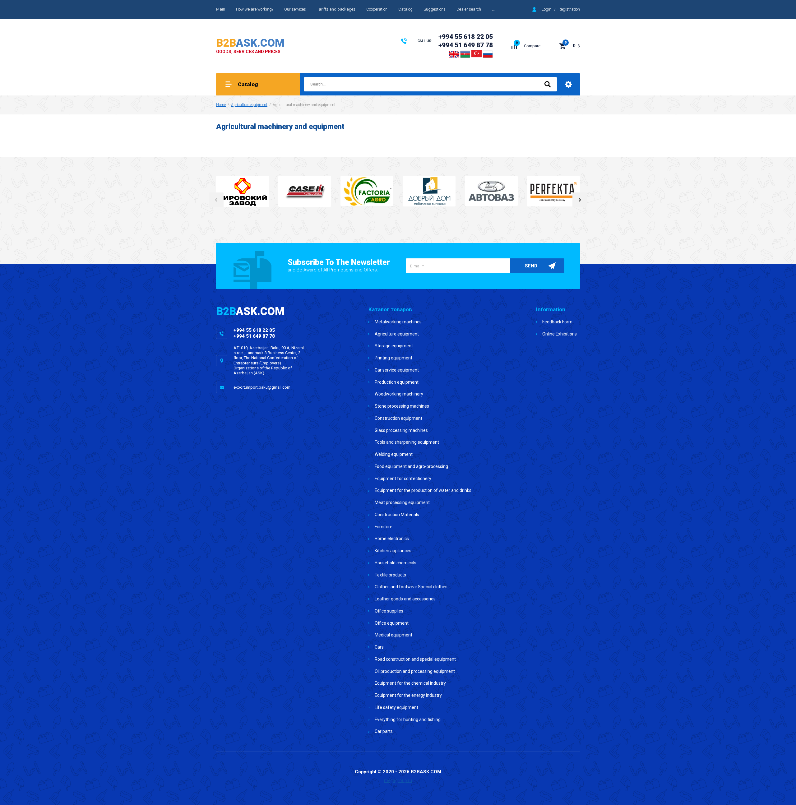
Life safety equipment (396, 707)
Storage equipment (394, 345)
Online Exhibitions (559, 333)
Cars (379, 647)
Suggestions (434, 9)
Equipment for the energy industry (408, 695)
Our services (295, 9)
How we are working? (254, 9)
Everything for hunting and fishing (408, 719)
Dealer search (468, 9)
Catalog (405, 9)
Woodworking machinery (399, 393)
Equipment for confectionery (403, 478)
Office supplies (389, 610)
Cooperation (376, 9)
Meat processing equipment (402, 502)
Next (579, 199)
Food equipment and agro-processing (411, 466)
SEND (531, 266)
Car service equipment (397, 370)
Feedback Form (557, 321)
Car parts (384, 731)
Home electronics (392, 538)
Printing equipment (393, 357)
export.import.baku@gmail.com (262, 387)
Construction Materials (397, 514)
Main (220, 9)
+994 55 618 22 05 (465, 36)
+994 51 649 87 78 (465, 45)
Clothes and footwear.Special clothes (411, 586)
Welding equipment (394, 454)
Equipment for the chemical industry (410, 683)
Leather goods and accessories (405, 598)
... (493, 9)
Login (546, 9)
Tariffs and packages (336, 9)
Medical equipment (393, 634)
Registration (569, 9)
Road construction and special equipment (415, 659)
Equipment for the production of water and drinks (423, 490)
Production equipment (397, 382)
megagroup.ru (398, 780)
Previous (216, 199)
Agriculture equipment (249, 105)
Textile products (390, 574)
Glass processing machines (401, 430)
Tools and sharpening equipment (407, 442)
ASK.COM (250, 43)
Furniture (383, 526)
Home (221, 105)
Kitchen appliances (393, 550)
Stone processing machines (402, 406)
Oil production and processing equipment (415, 671)
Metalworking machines (398, 321)
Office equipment (392, 623)
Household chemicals (395, 562)
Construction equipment (398, 418)
